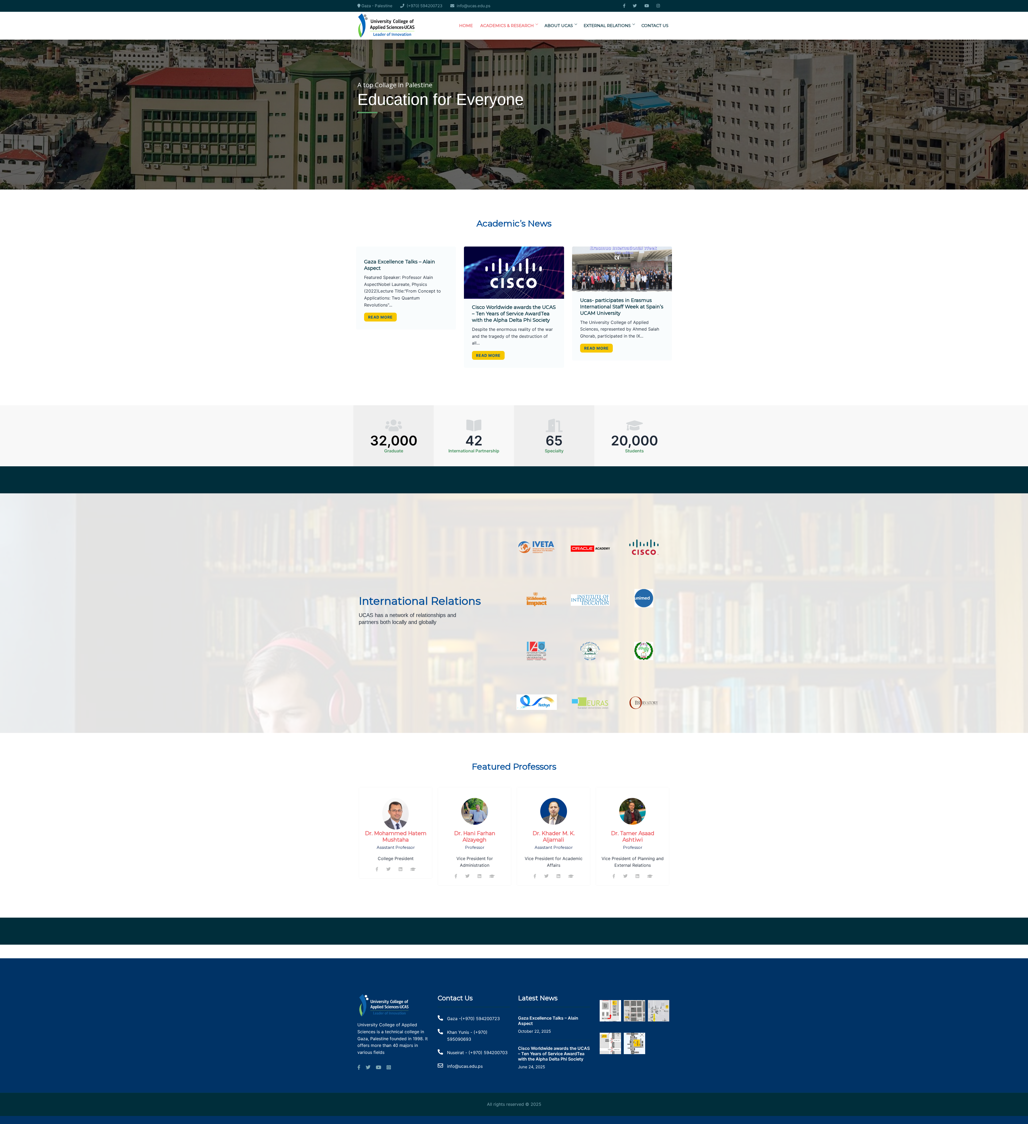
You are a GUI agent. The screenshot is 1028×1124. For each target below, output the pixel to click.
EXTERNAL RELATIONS (607, 25)
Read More (380, 317)
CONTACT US (654, 25)
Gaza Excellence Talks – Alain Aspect (548, 1020)
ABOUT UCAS (559, 25)
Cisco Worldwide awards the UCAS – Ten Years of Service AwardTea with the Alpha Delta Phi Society (514, 313)
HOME (466, 25)
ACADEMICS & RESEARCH (507, 25)
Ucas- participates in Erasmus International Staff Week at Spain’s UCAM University (621, 306)
